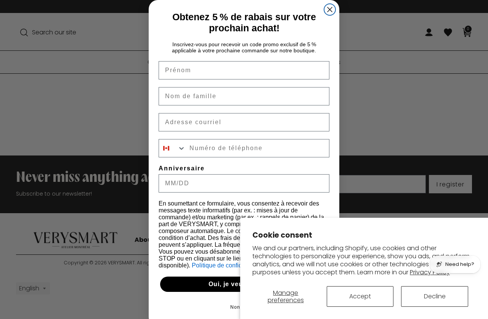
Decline (435, 296)
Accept (360, 296)
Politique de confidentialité (228, 265)
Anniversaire (182, 168)
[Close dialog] (330, 9)
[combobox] (172, 148)
